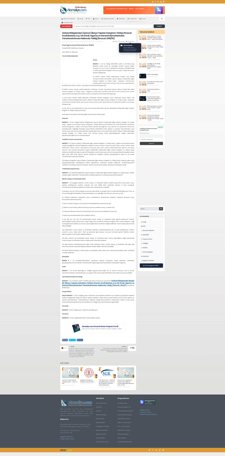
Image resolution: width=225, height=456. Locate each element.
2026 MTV (99, 407)
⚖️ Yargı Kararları (146, 239)
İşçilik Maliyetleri (100, 422)
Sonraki (124, 346)
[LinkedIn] (158, 1)
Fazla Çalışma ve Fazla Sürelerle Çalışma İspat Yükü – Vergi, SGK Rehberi (155, 37)
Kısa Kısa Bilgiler (100, 438)
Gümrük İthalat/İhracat (85, 41)
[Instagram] (163, 1)
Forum (63, 1)
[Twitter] (152, 1)
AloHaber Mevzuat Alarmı (125, 442)
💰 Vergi (143, 222)
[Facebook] (155, 1)
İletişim (81, 1)
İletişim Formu (64, 439)
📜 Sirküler (144, 248)
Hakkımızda (75, 1)
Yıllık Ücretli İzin (100, 418)
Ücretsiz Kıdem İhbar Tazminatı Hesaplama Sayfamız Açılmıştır (154, 98)
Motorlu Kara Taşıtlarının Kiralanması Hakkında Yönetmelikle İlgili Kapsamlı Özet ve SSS (125, 382)
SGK (89, 19)
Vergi (81, 19)
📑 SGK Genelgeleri (147, 252)
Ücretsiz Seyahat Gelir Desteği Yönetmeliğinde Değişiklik (93, 26)
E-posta (122, 41)
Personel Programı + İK (124, 407)
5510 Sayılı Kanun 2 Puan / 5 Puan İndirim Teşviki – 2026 (155, 107)
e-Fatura (98, 411)
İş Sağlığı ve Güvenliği (102, 426)
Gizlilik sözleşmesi (147, 139)
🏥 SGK (143, 226)
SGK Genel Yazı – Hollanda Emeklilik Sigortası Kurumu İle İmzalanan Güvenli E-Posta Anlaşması (107, 382)
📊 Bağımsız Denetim (147, 260)
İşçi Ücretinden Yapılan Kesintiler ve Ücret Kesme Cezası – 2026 (155, 56)
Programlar (133, 19)
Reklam (68, 1)
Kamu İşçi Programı (123, 434)
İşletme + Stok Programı (124, 422)
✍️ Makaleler (145, 235)
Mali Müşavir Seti (122, 403)
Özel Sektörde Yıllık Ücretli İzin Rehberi (155, 82)
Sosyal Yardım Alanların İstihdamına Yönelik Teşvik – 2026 (155, 46)
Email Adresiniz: (144, 133)
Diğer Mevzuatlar (109, 19)
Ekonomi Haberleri (69, 19)
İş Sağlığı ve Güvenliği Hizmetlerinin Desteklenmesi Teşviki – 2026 (154, 66)
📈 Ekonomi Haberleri (147, 230)
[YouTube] (161, 1)
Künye (72, 439)
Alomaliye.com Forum (102, 442)
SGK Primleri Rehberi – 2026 (153, 90)
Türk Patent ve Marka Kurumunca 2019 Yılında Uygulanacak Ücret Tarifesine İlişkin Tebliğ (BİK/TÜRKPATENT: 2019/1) (113, 349)
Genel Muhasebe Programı (125, 411)
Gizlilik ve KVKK (144, 410)
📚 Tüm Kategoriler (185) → (151, 265)
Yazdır (115, 41)
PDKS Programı (122, 438)
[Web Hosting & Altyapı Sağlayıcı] (66, 450)
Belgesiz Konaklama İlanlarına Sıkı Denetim (87, 381)
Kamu (97, 19)
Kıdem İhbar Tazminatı (124, 430)
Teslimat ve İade (145, 412)
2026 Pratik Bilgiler (152, 74)
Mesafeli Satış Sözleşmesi (148, 414)
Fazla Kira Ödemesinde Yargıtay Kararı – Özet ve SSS (69, 381)
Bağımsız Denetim (101, 434)
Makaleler (122, 19)
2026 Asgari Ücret (101, 403)
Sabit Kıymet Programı (124, 418)
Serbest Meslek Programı (125, 415)
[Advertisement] (77, 71)
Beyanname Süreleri (102, 430)
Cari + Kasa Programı (124, 426)
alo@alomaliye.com (66, 437)
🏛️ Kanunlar (145, 256)
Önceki (72, 346)
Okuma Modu (130, 41)
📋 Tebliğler (144, 243)
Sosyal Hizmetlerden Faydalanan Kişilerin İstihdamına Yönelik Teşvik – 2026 (155, 117)
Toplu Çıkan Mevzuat (97, 41)
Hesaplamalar (68, 22)
